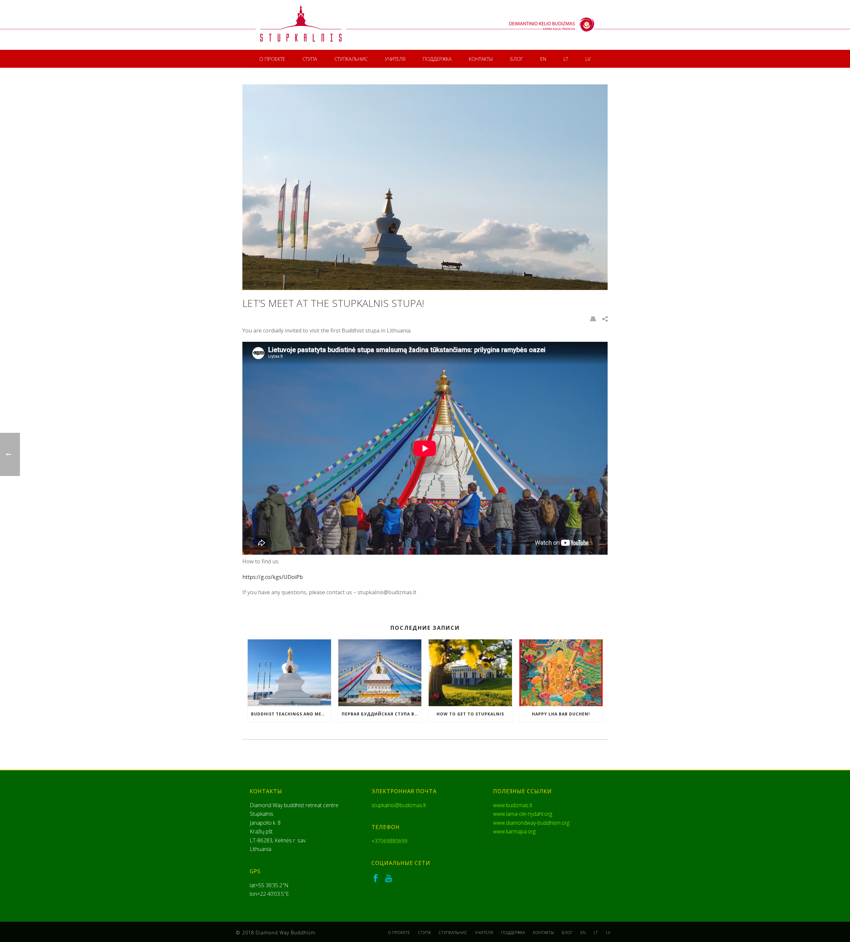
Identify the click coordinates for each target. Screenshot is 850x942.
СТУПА (309, 58)
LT (565, 58)
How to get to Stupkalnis (470, 714)
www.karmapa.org (514, 831)
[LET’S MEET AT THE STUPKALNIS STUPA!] (425, 187)
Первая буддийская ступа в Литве (382, 714)
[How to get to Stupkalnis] (470, 672)
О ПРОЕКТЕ (272, 58)
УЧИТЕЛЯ (395, 58)
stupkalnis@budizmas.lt (399, 805)
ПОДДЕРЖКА (437, 58)
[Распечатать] (593, 318)
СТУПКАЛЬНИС (351, 58)
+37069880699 (389, 841)
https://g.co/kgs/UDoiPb (272, 577)
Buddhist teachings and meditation (291, 714)
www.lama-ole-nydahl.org (522, 813)
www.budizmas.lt (512, 805)
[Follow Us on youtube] (388, 878)
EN (543, 58)
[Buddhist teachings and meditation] (289, 672)
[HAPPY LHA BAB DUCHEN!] (561, 672)
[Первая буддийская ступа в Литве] (380, 672)
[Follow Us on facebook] (376, 878)
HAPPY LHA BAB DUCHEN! (561, 714)
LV (588, 58)
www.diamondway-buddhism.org (531, 822)
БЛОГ (516, 58)
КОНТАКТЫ (481, 58)
